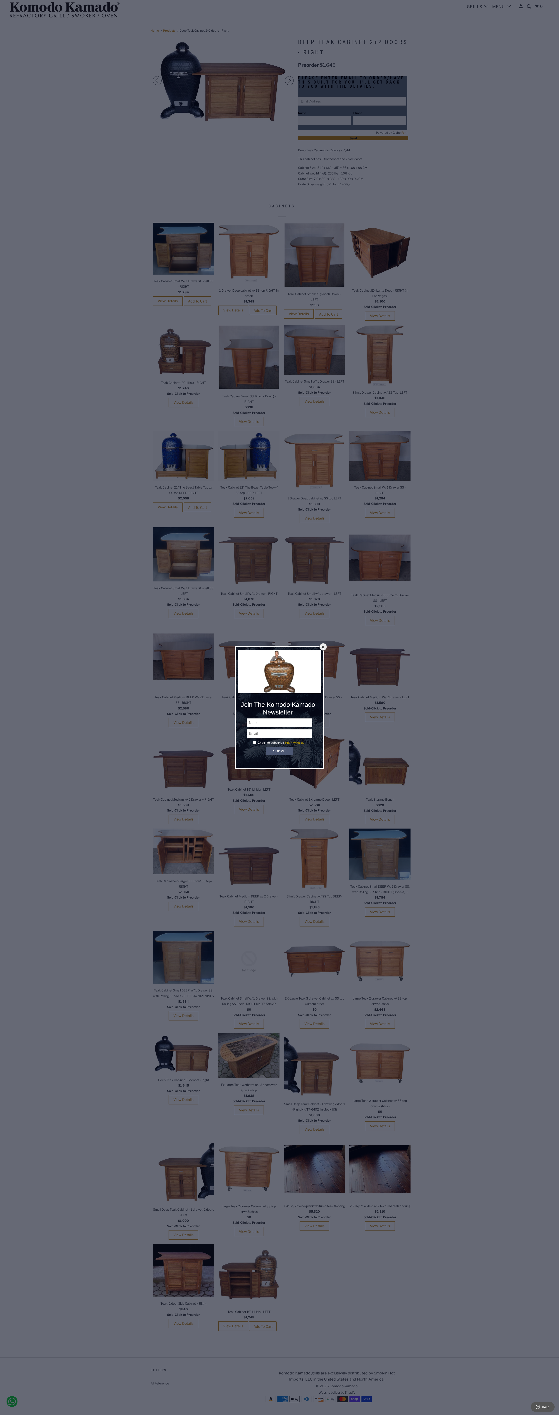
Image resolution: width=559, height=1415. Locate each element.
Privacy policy (294, 743)
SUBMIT (279, 751)
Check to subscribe (271, 742)
